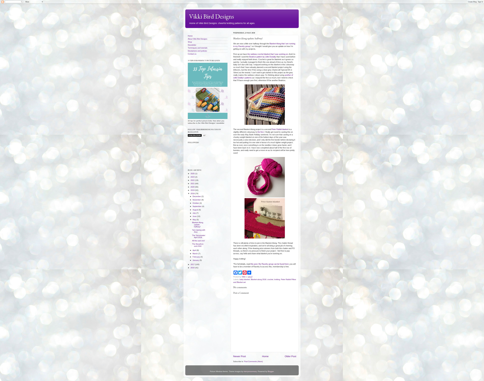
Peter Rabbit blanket (279, 129)
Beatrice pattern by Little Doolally (262, 57)
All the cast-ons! (198, 241)
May (194, 220)
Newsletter (192, 45)
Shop (190, 42)
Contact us (192, 54)
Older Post (290, 356)
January (196, 260)
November (197, 200)
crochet (270, 279)
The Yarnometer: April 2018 (199, 236)
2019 (193, 190)
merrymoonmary (250, 371)
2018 (193, 193)
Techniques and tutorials (197, 48)
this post (254, 264)
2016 (193, 268)
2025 (193, 174)
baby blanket (245, 279)
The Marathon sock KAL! (197, 245)
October (196, 203)
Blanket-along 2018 (258, 279)
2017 (193, 264)
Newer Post (239, 356)
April (195, 250)
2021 (193, 184)
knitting (277, 279)
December (197, 196)
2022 (193, 180)
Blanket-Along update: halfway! (197, 225)
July (194, 213)
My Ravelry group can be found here (274, 264)
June (195, 216)
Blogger (271, 371)
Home (265, 356)
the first (261, 132)
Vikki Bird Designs (211, 16)
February (196, 257)
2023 (193, 177)
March (195, 254)
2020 (193, 187)
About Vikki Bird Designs (197, 39)
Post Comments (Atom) (253, 361)
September (197, 206)
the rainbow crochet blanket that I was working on (267, 54)
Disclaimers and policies (197, 51)
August (196, 210)
